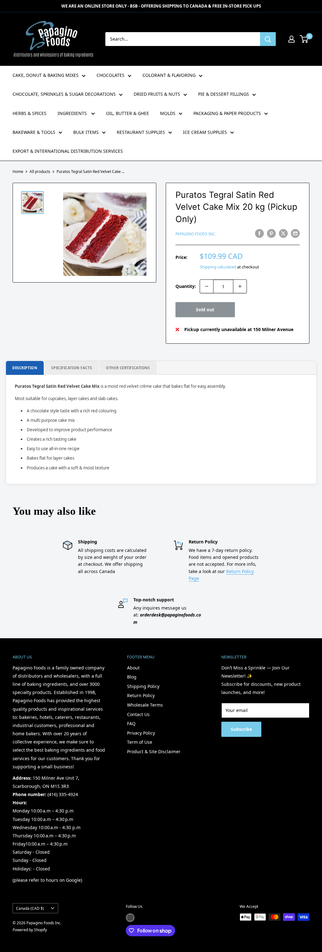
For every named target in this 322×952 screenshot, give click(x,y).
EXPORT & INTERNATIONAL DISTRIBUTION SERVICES (68, 151)
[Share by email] (295, 233)
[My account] (291, 39)
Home (18, 171)
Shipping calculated (218, 267)
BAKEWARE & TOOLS (34, 132)
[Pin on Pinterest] (271, 233)
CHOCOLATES (111, 75)
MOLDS (167, 113)
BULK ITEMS (86, 132)
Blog (131, 677)
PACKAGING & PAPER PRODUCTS (227, 113)
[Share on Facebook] (259, 233)
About (133, 668)
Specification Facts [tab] (71, 367)
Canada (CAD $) (30, 908)
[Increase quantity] (240, 286)
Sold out (205, 310)
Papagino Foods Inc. (195, 234)
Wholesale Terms (145, 705)
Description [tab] (24, 367)
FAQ (131, 723)
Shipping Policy (143, 686)
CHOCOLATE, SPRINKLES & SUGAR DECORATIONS (64, 94)
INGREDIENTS (73, 113)
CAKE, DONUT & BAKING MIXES (46, 75)
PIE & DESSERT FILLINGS (223, 94)
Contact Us (138, 714)
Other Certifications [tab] (128, 367)
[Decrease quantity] (206, 286)
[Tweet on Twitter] (283, 233)
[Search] (268, 39)
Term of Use (139, 742)
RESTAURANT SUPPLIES (141, 132)
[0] (304, 39)
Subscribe (241, 729)
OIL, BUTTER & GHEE (127, 113)
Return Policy (141, 695)
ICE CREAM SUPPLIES (205, 132)
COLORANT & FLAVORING (169, 75)
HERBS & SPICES (30, 113)
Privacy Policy (141, 733)
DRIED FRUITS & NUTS (157, 94)
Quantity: (185, 286)
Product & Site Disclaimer (153, 751)
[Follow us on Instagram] (130, 917)
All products (40, 171)
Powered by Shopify (30, 929)
